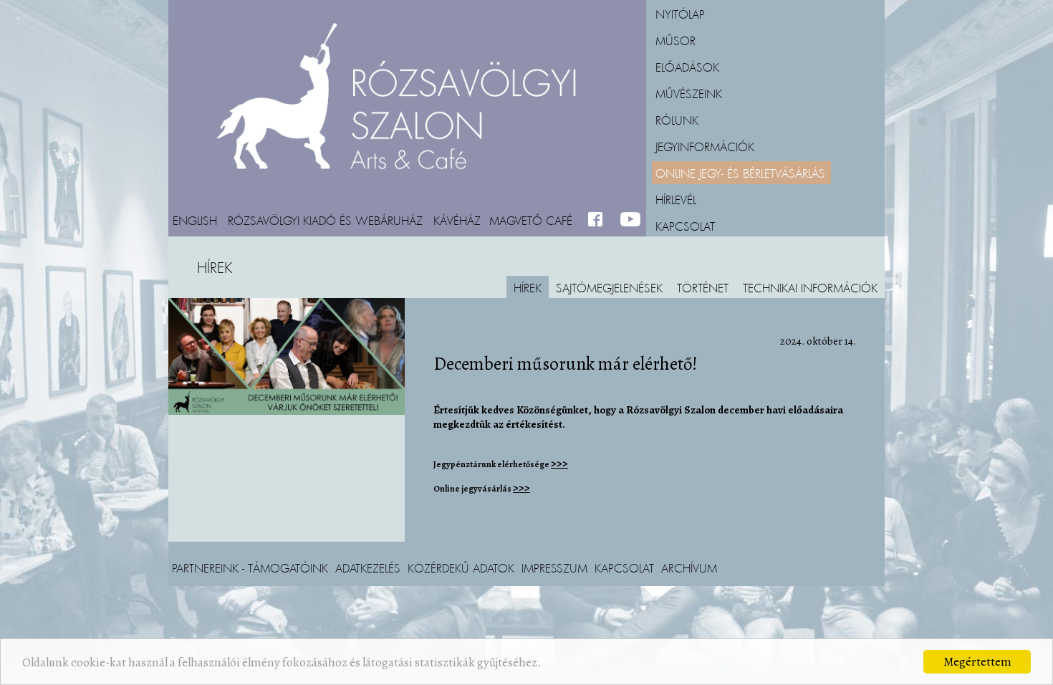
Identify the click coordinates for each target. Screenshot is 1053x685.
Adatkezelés (367, 567)
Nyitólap (680, 13)
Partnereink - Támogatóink (250, 567)
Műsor (675, 40)
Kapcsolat (685, 226)
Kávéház (457, 220)
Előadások (687, 67)
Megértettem (977, 661)
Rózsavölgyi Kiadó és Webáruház (325, 220)
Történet (703, 287)
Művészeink (688, 93)
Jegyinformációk (704, 146)
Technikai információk (810, 287)
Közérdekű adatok (461, 567)
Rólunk (676, 120)
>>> (559, 463)
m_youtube (630, 220)
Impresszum (554, 567)
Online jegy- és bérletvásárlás (740, 173)
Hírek (528, 287)
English (195, 220)
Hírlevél (675, 199)
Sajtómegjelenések (609, 287)
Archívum (689, 567)
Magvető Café (530, 220)
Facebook (598, 220)
